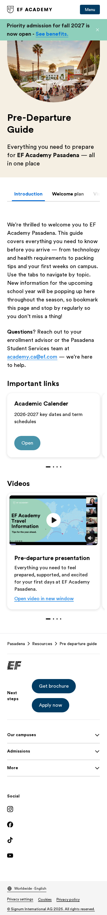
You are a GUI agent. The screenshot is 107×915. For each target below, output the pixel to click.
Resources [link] (42, 643)
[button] (97, 29)
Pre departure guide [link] (78, 643)
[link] (29, 9)
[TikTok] (53, 840)
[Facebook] (53, 825)
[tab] (28, 194)
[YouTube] (53, 855)
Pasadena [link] (16, 643)
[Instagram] (53, 809)
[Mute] (90, 538)
